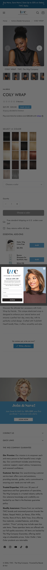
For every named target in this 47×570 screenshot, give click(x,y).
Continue (12, 300)
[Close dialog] (44, 268)
